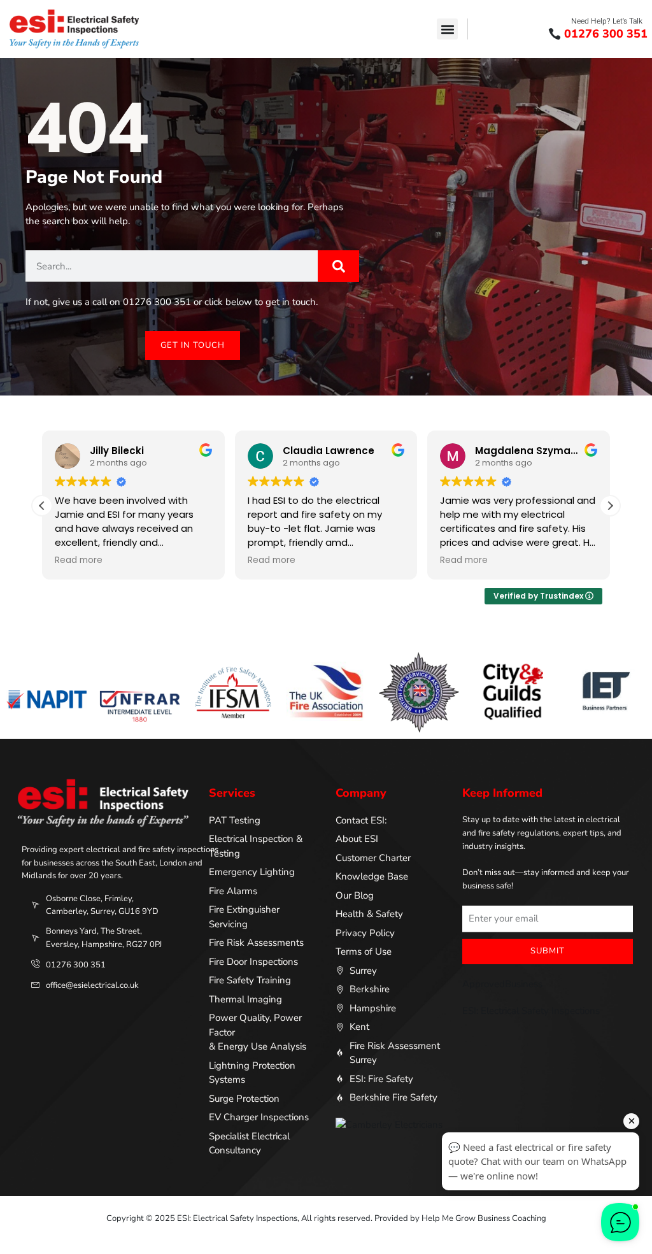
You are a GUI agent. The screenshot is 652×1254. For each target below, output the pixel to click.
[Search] (338, 266)
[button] (447, 28)
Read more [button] (79, 560)
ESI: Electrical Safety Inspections (531, 1010)
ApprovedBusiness (502, 984)
